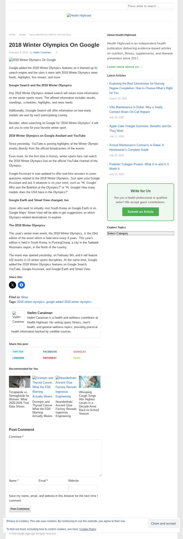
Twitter (17, 351)
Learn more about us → (125, 66)
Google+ (79, 351)
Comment (16, 436)
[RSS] (171, 25)
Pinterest (50, 358)
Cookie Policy (87, 529)
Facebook (50, 351)
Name (14, 480)
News (22, 34)
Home (12, 34)
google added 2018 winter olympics (69, 302)
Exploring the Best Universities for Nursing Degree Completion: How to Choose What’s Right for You (141, 88)
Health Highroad (26, 533)
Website (73, 480)
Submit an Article (141, 211)
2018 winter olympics (30, 302)
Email (77, 358)
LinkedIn (18, 358)
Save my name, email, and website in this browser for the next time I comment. (53, 498)
